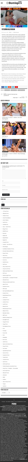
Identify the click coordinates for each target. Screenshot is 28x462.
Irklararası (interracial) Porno (9, 282)
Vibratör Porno (6, 372)
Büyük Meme (5, 237)
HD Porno (21, 75)
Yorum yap (17, 32)
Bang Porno (5, 228)
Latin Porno (5, 297)
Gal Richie (7, 90)
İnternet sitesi (5, 189)
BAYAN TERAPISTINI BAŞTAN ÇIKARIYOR (10, 94)
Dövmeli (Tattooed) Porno (8, 251)
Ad (2, 180)
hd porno (10, 413)
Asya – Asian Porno (7, 226)
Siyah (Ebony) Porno (9, 80)
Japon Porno (5, 284)
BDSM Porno (5, 231)
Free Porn (11, 75)
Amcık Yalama (5, 220)
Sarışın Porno (5, 346)
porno (24, 408)
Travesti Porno (6, 359)
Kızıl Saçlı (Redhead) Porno (8, 290)
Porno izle (20, 410)
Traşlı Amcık (5, 357)
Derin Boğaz (5, 246)
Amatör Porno (6, 215)
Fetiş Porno (5, 255)
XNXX (10, 81)
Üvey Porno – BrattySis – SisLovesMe (10, 368)
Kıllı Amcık (11, 77)
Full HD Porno (16, 75)
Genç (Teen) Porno (6, 266)
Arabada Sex (5, 224)
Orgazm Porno (22, 77)
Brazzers (4, 233)
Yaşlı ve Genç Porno (7, 381)
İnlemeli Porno (6, 279)
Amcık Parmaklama (7, 217)
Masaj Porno (5, 306)
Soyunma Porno (16, 80)
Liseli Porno (5, 304)
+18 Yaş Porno (9, 6)
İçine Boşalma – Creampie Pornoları (10, 277)
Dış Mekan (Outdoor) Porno (8, 248)
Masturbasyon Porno (7, 308)
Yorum (4, 168)
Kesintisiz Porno (5, 77)
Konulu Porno (5, 293)
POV (4, 335)
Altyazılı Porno (6, 213)
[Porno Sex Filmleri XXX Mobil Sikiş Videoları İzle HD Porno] (14, 2)
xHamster (6, 81)
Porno (14, 404)
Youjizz (16, 81)
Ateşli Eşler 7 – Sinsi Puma (18, 97)
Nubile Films (13, 90)
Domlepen (2, 406)
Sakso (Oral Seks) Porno (8, 344)
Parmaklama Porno (7, 326)
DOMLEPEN (22, 459)
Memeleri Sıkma (6, 313)
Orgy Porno (5, 324)
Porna (12, 458)
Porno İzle (10, 78)
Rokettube (14, 78)
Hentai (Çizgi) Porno (7, 275)
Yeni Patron (5, 136)
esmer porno (18, 415)
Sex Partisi (5, 348)
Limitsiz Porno (16, 77)
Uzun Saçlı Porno (6, 370)
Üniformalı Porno (6, 363)
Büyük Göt (5, 235)
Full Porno (5, 264)
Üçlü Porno (5, 361)
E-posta (3, 185)
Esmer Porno (5, 253)
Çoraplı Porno (6, 242)
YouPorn (4, 386)
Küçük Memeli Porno (7, 295)
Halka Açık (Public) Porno (8, 271)
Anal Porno (5, 222)
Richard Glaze (21, 90)
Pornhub (5, 78)
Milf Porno (5, 315)
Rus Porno (5, 339)
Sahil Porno (5, 341)
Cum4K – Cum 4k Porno (7, 244)
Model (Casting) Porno (7, 317)
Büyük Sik (5, 240)
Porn (3, 78)
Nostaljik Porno (6, 319)
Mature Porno (5, 310)
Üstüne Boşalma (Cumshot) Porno (10, 366)
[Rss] (14, 400)
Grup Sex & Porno (6, 268)
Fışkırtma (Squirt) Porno (7, 257)
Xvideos (13, 81)
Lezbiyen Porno (6, 299)
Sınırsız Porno (5, 352)
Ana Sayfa (4, 6)
